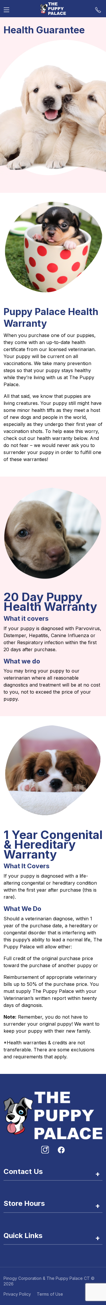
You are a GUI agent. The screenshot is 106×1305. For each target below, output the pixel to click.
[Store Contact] (98, 8)
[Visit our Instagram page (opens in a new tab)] (45, 1149)
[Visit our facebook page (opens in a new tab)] (61, 1149)
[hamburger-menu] (6, 8)
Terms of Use (50, 1294)
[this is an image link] (53, 1115)
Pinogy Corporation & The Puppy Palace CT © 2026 (49, 1281)
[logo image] (53, 8)
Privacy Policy (17, 1294)
